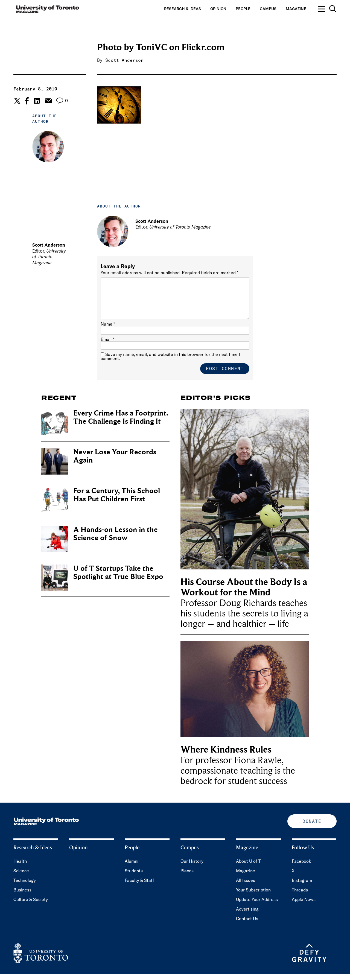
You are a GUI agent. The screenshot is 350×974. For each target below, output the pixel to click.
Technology (24, 880)
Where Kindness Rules (226, 749)
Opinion (218, 8)
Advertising (247, 909)
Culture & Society (30, 899)
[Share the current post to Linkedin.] (37, 101)
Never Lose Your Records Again (114, 456)
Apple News (304, 899)
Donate (311, 821)
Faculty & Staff (139, 880)
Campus (268, 8)
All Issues (245, 880)
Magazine (296, 8)
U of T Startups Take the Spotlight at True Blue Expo (118, 572)
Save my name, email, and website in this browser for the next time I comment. (170, 356)
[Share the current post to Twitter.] (16, 101)
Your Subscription (253, 890)
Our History (191, 861)
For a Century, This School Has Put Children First (116, 495)
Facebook (301, 861)
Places (187, 870)
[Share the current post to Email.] (48, 100)
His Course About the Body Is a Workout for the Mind (243, 587)
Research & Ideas (182, 8)
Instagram (302, 880)
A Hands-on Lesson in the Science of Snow (115, 533)
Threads (300, 890)
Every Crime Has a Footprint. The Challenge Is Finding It (120, 417)
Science (21, 870)
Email (107, 339)
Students (134, 870)
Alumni (131, 861)
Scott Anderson (124, 60)
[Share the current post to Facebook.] (27, 100)
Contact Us (247, 918)
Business (22, 890)
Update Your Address (257, 899)
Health (20, 861)
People (243, 8)
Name (108, 324)
